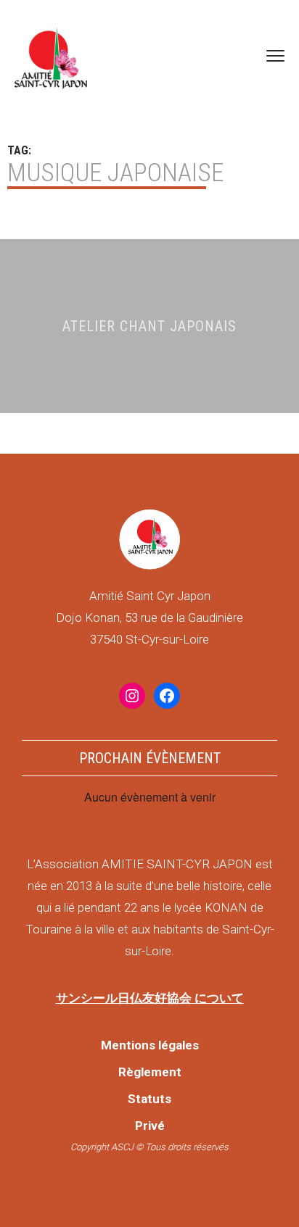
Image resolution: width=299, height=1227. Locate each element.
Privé (150, 1125)
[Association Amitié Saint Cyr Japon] (51, 55)
